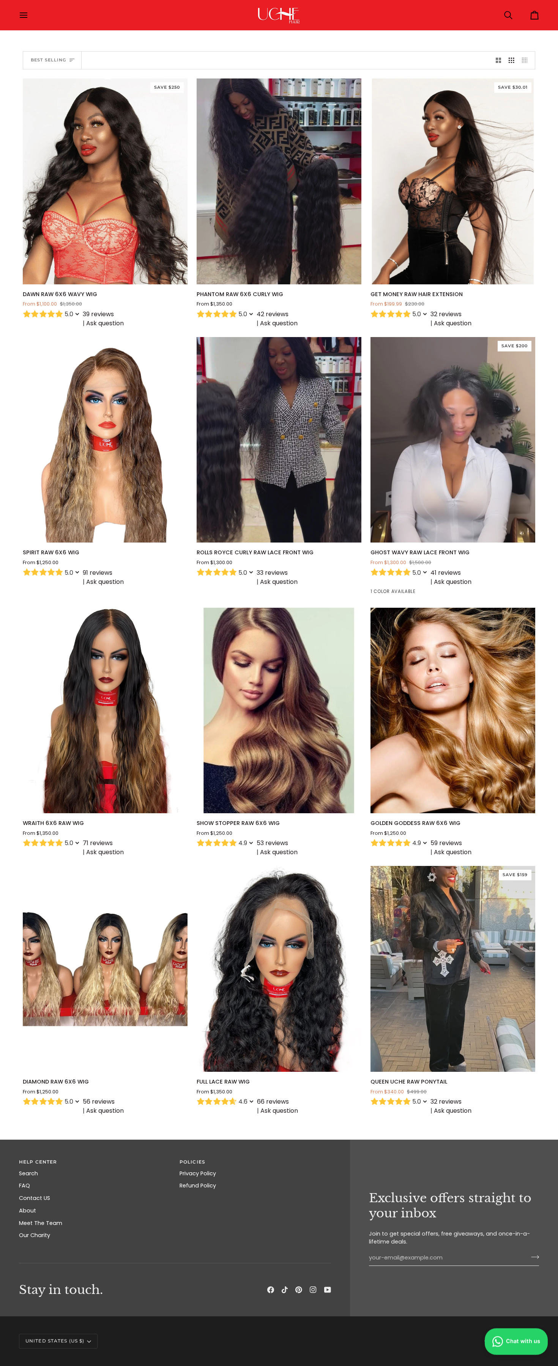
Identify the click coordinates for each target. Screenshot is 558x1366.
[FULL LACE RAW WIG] (279, 969)
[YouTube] (327, 1289)
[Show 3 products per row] (511, 60)
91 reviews (97, 572)
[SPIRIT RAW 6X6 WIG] (105, 440)
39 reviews (98, 314)
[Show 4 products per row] (526, 60)
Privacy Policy (198, 1173)
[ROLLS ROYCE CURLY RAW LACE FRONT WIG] (279, 440)
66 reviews (273, 1101)
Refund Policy (198, 1185)
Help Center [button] (38, 1162)
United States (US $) (54, 1341)
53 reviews (272, 843)
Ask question (105, 323)
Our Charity (34, 1235)
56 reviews (99, 1101)
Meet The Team (40, 1223)
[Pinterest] (298, 1289)
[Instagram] (313, 1289)
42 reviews (272, 314)
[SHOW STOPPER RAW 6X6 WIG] (279, 711)
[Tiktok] (285, 1289)
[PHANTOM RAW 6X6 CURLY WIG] (279, 181)
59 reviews (446, 843)
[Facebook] (270, 1289)
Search (28, 1173)
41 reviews (445, 572)
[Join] (532, 1257)
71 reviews (98, 843)
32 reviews (446, 314)
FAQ (24, 1185)
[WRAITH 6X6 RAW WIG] (105, 711)
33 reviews (272, 572)
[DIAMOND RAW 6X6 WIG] (105, 969)
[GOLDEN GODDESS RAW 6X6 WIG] (452, 711)
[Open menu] (30, 15)
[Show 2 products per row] (498, 60)
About (27, 1210)
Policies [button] (192, 1162)
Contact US (34, 1198)
